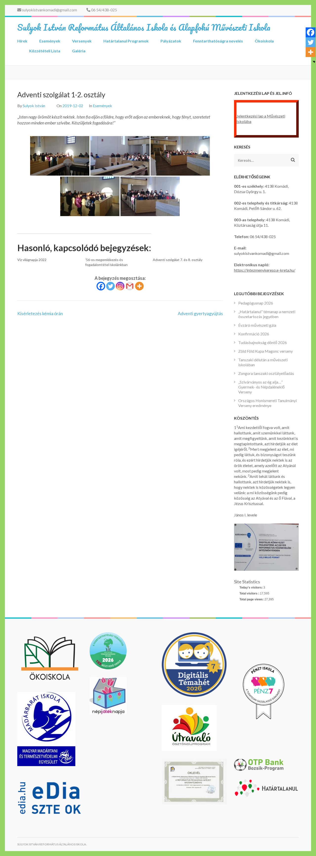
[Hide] (314, 62)
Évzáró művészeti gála (257, 325)
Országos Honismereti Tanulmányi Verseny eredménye (267, 403)
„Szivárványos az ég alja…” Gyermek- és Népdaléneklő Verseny (261, 387)
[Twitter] (110, 286)
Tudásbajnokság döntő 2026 (262, 342)
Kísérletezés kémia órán (40, 313)
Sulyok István (34, 105)
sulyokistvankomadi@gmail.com (49, 9)
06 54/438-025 (103, 9)
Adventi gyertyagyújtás (200, 313)
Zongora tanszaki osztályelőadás (266, 373)
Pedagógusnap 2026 (255, 303)
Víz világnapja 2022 (31, 260)
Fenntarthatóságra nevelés (218, 41)
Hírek (22, 41)
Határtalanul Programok (126, 41)
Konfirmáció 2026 (253, 333)
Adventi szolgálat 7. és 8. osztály (177, 260)
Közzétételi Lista (44, 50)
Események (49, 41)
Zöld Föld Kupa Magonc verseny (265, 351)
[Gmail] (129, 286)
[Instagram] (120, 286)
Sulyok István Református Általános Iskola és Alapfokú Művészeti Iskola (143, 27)
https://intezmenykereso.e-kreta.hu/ (264, 270)
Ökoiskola (264, 41)
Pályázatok (170, 41)
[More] (139, 286)
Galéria (78, 50)
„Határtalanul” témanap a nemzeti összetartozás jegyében (266, 314)
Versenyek (82, 41)
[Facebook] (101, 286)
